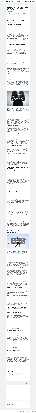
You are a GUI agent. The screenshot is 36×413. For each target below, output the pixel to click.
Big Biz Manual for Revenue (7, 1)
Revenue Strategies (32, 1)
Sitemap (34, 411)
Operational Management (25, 1)
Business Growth (19, 1)
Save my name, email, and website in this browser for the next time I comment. (17, 402)
